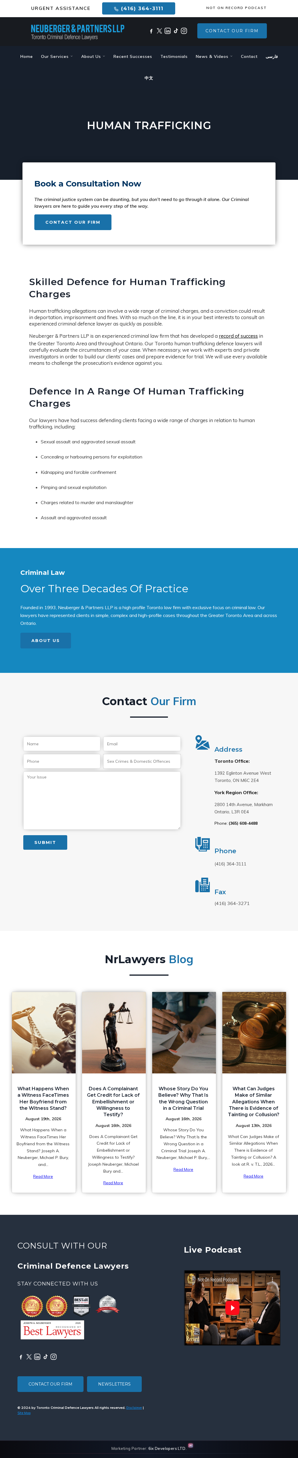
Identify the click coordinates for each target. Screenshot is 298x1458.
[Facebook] (151, 30)
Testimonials (174, 56)
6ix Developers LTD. (167, 1448)
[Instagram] (183, 30)
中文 (149, 78)
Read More (43, 1176)
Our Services (55, 56)
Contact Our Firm (232, 30)
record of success (238, 336)
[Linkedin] (167, 30)
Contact (249, 56)
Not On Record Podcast (236, 8)
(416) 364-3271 (232, 903)
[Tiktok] (175, 30)
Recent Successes (132, 56)
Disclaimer (134, 1408)
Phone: (236, 823)
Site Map (24, 1413)
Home (26, 56)
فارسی (272, 56)
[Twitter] (159, 30)
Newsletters (114, 1384)
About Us (91, 56)
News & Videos (213, 56)
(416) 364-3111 (141, 8)
